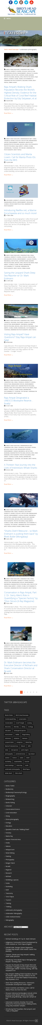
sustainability (28, 78)
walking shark (27, 80)
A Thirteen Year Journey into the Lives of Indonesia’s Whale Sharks (20, 466)
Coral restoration (11, 813)
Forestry (8, 833)
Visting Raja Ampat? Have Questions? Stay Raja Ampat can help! (20, 337)
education (31, 71)
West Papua (17, 150)
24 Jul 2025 (9, 539)
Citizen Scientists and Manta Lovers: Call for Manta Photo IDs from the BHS (19, 157)
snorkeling (8, 148)
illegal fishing (31, 259)
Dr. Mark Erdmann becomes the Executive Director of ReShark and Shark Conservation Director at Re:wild (20, 667)
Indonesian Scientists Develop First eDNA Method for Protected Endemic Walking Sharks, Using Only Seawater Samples (21, 1004)
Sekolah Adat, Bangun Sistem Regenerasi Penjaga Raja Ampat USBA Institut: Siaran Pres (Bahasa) (21, 949)
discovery (9, 200)
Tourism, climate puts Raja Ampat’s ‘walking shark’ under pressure (20, 955)
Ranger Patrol (10, 863)
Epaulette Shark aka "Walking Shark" (17, 829)
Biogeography (10, 796)
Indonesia (7, 75)
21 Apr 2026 (9, 281)
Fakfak (15, 451)
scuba (16, 78)
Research (9, 873)
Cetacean (9, 806)
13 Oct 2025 (9, 406)
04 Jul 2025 (9, 673)
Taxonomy (9, 893)
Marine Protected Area (11, 144)
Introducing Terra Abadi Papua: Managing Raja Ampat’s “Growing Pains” (21, 960)
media (8, 843)
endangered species (10, 73)
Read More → (8, 113)
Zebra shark (13, 82)
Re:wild (8, 866)
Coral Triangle (19, 382)
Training (8, 903)
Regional (8, 870)
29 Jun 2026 (9, 100)
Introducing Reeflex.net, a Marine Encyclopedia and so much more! (20, 212)
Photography (10, 860)
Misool (17, 77)
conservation (22, 719)
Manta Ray (29, 142)
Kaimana (7, 453)
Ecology (8, 823)
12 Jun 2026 (9, 162)
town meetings (9, 765)
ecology (24, 71)
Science (11, 78)
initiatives (14, 75)
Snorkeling (9, 886)
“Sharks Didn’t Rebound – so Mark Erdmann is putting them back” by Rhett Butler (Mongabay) (21, 533)
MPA (21, 77)
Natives (8, 846)
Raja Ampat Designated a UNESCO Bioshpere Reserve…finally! (18, 400)
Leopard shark (23, 75)
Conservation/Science (13, 809)
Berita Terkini (9, 715)
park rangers (27, 519)
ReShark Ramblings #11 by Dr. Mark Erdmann (21, 939)
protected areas (28, 77)
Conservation (24, 69)
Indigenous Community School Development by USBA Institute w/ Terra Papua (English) (21, 943)
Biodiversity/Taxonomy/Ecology (16, 792)
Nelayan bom (10, 850)
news (6, 750)
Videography (10, 920)
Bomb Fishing (10, 802)
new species (14, 750)
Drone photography (12, 819)
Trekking (8, 907)
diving (19, 71)
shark (21, 78)
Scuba (8, 883)
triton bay (22, 148)
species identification (16, 204)
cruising (13, 322)
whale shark (8, 460)
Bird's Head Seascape (11, 49)
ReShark (8, 876)
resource (30, 202)
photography (33, 144)
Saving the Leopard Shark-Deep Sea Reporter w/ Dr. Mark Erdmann (19, 275)
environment (21, 73)
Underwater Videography (14, 913)
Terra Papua (10, 897)
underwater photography (13, 80)
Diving (8, 816)
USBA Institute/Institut (13, 917)
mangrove (20, 742)
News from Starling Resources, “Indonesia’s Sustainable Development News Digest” (20, 983)
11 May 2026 (9, 215)
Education (9, 826)
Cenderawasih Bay (26, 138)
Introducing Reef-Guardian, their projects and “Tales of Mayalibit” (20, 1010)
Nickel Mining (10, 853)
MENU (9, 18)
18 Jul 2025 (9, 603)
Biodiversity (9, 789)
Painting (8, 856)
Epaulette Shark (32, 73)
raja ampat (19, 146)
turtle (26, 765)
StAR (7, 890)
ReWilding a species (12, 880)
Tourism (8, 900)
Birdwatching (10, 799)
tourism (15, 148)
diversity (14, 71)
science (7, 758)
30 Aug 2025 (9, 470)
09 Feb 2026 (9, 342)
